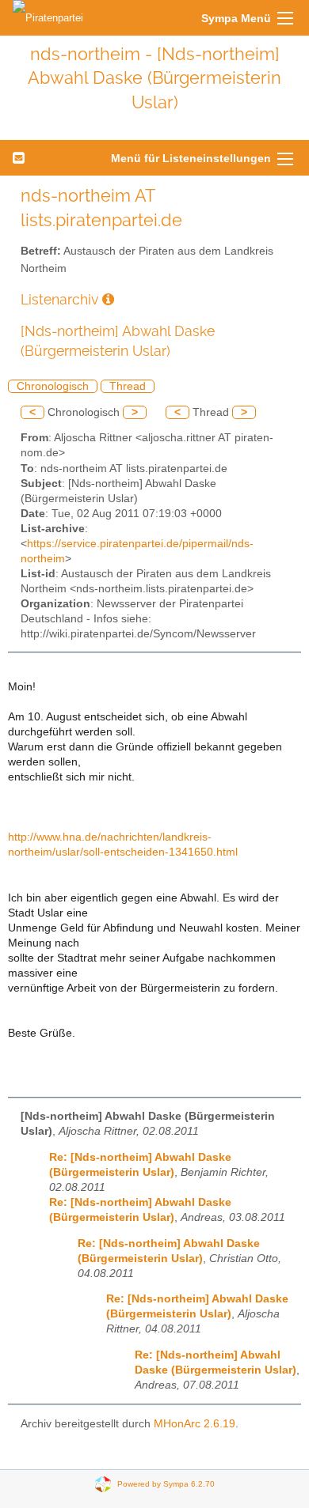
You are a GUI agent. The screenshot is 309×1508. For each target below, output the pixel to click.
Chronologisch (53, 386)
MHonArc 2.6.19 (194, 1424)
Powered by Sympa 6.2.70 (166, 1483)
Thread (127, 386)
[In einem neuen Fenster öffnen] (108, 299)
